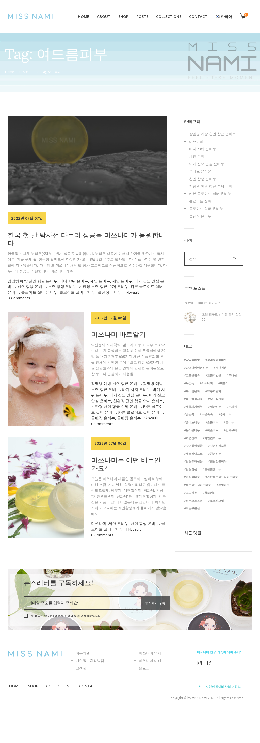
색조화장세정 (194, 399)
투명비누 (224, 485)
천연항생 (191, 469)
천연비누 (215, 453)
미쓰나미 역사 (150, 653)
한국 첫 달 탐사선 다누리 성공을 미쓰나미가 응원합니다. (86, 239)
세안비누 (215, 406)
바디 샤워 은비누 (73, 280)
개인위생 (221, 367)
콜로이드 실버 (200, 201)
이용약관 (83, 653)
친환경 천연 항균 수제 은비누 (103, 286)
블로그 (144, 667)
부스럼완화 (193, 391)
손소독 (190, 414)
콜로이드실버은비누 (198, 485)
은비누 (230, 422)
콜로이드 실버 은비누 (39, 292)
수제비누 (225, 414)
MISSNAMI (199, 698)
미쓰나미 (98, 523)
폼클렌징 (210, 492)
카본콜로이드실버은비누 (222, 477)
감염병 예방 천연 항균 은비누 (32, 280)
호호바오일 (217, 500)
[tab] (220, 686)
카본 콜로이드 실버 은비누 (140, 412)
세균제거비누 (194, 406)
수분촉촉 (207, 414)
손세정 (233, 406)
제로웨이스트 (194, 453)
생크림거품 (217, 399)
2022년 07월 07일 (27, 218)
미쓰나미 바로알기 (118, 334)
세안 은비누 (100, 280)
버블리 (224, 383)
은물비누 (212, 422)
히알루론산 (193, 508)
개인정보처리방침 (90, 660)
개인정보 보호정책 (60, 616)
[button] (31, 191)
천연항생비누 (212, 469)
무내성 (233, 375)
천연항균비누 (218, 461)
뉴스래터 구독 (155, 603)
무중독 (190, 383)
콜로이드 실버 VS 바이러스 (202, 303)
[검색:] (213, 259)
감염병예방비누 (217, 360)
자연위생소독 (218, 445)
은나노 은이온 (200, 171)
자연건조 (191, 438)
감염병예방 (193, 360)
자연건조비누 (212, 438)
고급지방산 (214, 375)
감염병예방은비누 (197, 367)
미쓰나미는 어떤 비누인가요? (126, 464)
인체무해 (231, 430)
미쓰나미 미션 (150, 660)
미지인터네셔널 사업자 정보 (222, 686)
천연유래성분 (194, 461)
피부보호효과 (194, 500)
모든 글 (28, 72)
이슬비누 (212, 430)
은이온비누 (193, 430)
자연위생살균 (194, 445)
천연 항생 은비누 (31, 286)
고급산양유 (193, 375)
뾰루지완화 (214, 391)
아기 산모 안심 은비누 (128, 394)
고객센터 (83, 667)
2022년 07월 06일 (110, 317)
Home (9, 72)
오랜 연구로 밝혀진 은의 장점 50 (221, 316)
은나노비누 (193, 422)
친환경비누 (193, 477)
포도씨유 (191, 492)
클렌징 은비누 (110, 292)
